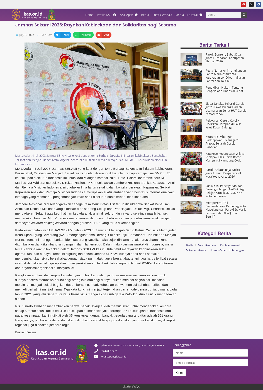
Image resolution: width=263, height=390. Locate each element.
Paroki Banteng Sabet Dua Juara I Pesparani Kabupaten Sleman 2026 (225, 58)
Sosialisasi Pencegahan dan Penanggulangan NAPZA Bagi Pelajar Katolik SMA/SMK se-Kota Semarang (225, 191)
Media (180, 15)
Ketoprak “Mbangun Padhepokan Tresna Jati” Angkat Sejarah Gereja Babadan (222, 142)
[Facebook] (258, 4)
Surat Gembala (162, 15)
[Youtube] (243, 4)
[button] (62, 35)
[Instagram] (251, 4)
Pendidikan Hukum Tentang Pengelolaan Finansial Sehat (224, 89)
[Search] (244, 15)
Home (89, 15)
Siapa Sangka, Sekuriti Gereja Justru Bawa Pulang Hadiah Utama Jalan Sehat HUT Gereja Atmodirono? (226, 109)
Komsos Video (218, 250)
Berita (145, 15)
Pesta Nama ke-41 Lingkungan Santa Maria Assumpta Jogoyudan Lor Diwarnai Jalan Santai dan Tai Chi (226, 76)
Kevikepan (126, 15)
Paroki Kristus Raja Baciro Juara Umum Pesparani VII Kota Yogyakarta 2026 (223, 173)
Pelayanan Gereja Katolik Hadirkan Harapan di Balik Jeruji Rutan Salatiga (223, 124)
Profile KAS (104, 15)
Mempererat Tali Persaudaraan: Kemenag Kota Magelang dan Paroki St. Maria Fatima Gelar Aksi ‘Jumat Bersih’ (226, 209)
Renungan (238, 250)
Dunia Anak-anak (230, 245)
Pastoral (192, 15)
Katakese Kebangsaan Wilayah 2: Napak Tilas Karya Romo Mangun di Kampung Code (226, 157)
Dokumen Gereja (196, 250)
